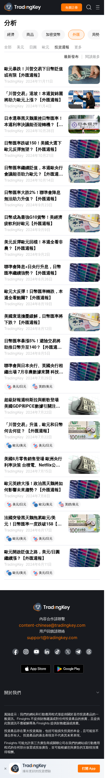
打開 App (89, 768)
